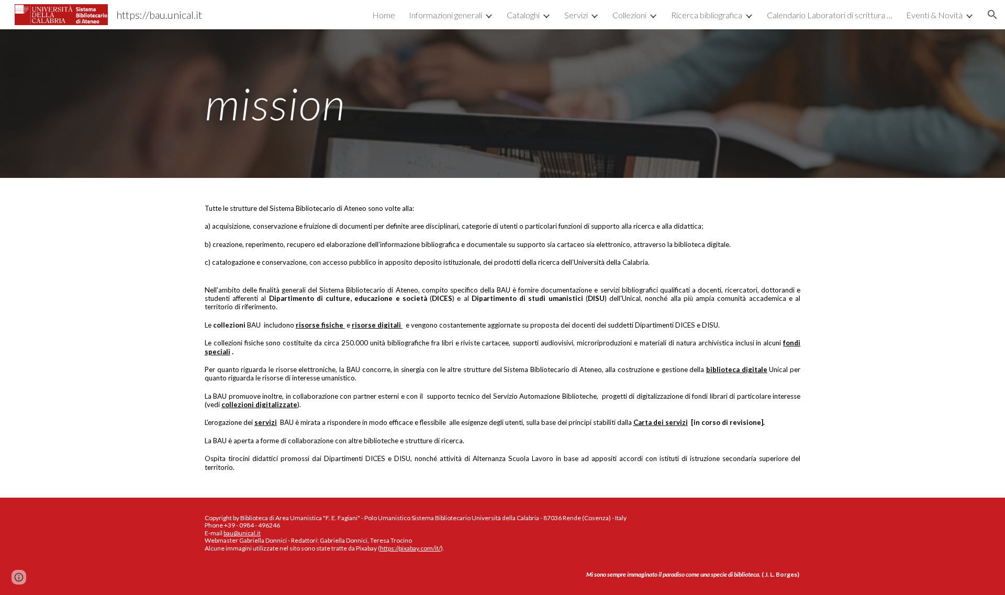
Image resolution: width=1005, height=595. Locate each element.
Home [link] (383, 15)
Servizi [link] (576, 15)
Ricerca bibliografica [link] (706, 15)
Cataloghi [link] (523, 15)
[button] (992, 14)
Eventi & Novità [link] (934, 15)
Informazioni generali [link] (445, 15)
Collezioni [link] (629, 15)
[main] (502, 103)
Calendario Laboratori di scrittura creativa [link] (829, 15)
